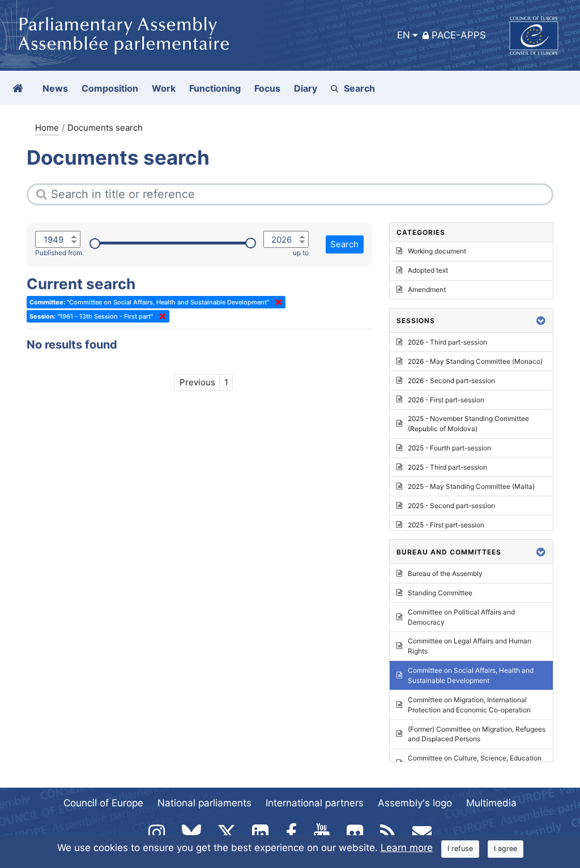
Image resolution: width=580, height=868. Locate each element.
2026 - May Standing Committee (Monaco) (475, 361)
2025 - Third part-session (447, 467)
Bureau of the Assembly (445, 573)
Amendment (427, 289)
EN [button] (403, 35)
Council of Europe (103, 803)
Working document (437, 251)
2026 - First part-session (446, 400)
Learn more (407, 847)
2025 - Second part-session (451, 505)
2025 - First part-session (446, 525)
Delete (276, 302)
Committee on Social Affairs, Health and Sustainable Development (471, 675)
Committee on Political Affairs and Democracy (461, 617)
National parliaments (204, 803)
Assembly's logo (415, 803)
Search (359, 88)
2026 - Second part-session (451, 380)
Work (164, 88)
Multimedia (491, 803)
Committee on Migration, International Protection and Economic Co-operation (469, 704)
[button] (540, 320)
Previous (197, 382)
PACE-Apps (459, 35)
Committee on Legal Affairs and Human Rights (469, 646)
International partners (315, 803)
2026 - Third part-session (447, 342)
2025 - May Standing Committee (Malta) (471, 486)
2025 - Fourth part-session (449, 448)
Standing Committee (440, 592)
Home (47, 127)
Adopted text (428, 270)
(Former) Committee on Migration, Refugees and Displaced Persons (476, 734)
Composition (110, 88)
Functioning (215, 88)
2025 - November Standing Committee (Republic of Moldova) (468, 423)
